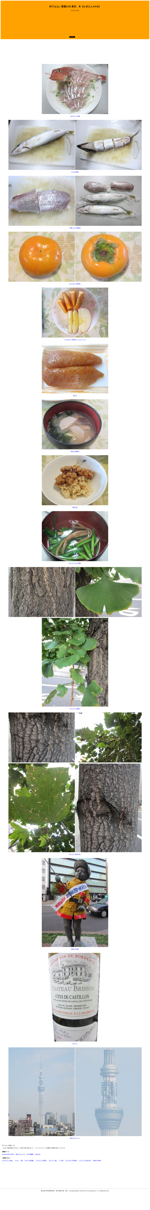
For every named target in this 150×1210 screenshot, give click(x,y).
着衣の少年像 (97, 1160)
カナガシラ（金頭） (7, 1160)
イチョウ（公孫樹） (41, 1160)
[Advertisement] (75, 24)
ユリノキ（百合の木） (85, 1160)
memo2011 (37, 1154)
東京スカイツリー (21, 1154)
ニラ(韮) (61, 1160)
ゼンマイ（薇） (53, 1160)
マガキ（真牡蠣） (29, 1160)
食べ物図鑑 (30, 1154)
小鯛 (21, 1160)
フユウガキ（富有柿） (71, 1160)
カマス (17, 1160)
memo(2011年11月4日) (8, 1154)
